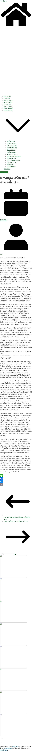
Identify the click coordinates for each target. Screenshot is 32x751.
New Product (8, 102)
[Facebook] (16, 478)
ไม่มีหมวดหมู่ (4, 172)
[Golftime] (16, 27)
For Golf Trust (12, 146)
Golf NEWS (7, 96)
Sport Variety (8, 106)
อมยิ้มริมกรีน (11, 141)
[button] (18, 139)
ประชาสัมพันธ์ (8, 108)
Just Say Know (11, 163)
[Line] (16, 475)
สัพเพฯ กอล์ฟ (11, 150)
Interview (7, 98)
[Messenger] (16, 481)
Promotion (7, 104)
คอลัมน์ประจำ (8, 110)
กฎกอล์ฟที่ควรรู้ (12, 148)
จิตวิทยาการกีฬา (12, 154)
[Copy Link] (16, 484)
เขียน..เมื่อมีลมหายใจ (13, 160)
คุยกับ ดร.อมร (11, 152)
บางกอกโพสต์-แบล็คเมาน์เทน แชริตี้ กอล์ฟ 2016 (17, 518)
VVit (1, 254)
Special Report (8, 100)
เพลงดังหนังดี (11, 167)
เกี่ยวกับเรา (7, 169)
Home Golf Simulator (14, 156)
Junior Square (11, 144)
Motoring (10, 164)
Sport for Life (11, 158)
